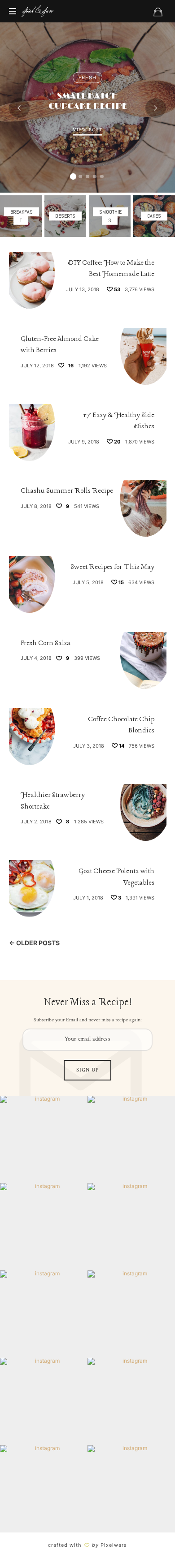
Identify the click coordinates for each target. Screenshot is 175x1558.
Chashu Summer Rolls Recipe (67, 490)
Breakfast (21, 216)
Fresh (87, 77)
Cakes (154, 216)
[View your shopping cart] (158, 11)
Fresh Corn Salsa (45, 643)
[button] (73, 176)
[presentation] (19, 108)
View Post (87, 130)
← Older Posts (34, 943)
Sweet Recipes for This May (112, 567)
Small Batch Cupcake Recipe (87, 100)
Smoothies (110, 216)
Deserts (65, 216)
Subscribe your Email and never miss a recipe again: (88, 1019)
